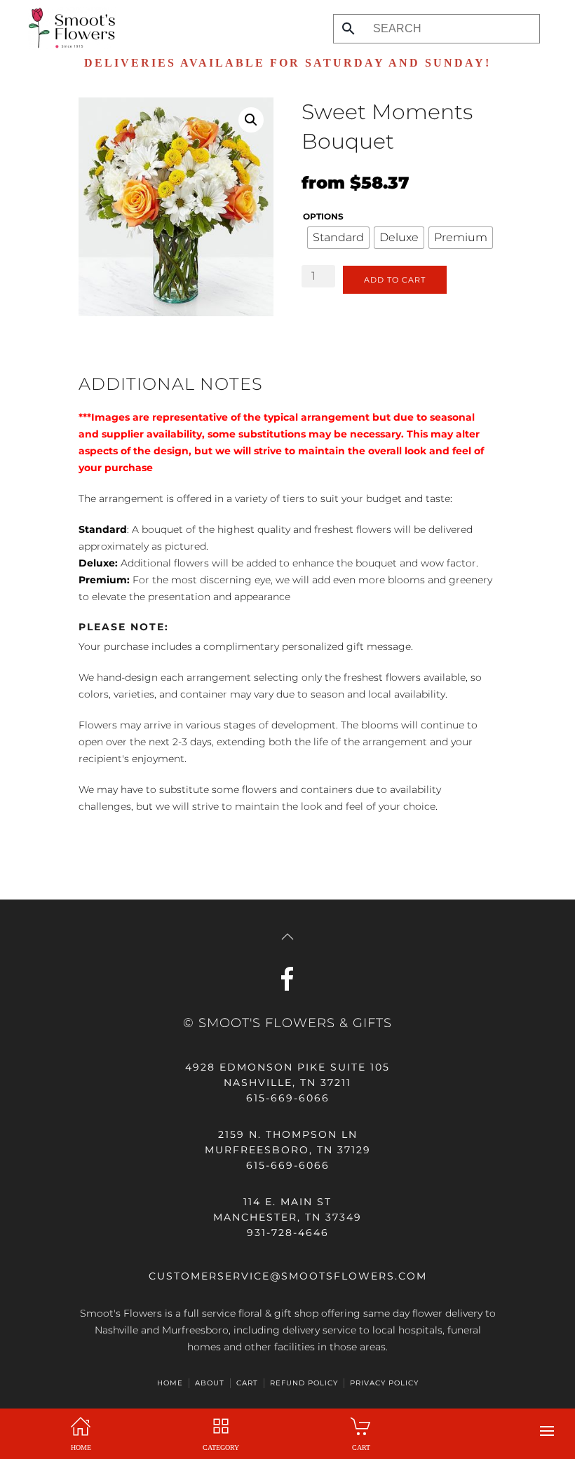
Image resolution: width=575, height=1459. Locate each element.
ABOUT (209, 1382)
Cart (247, 1382)
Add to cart (395, 280)
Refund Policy (304, 1382)
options (323, 216)
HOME (170, 1382)
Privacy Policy (384, 1382)
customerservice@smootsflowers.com (288, 1276)
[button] (547, 1431)
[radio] (338, 237)
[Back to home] (68, 28)
